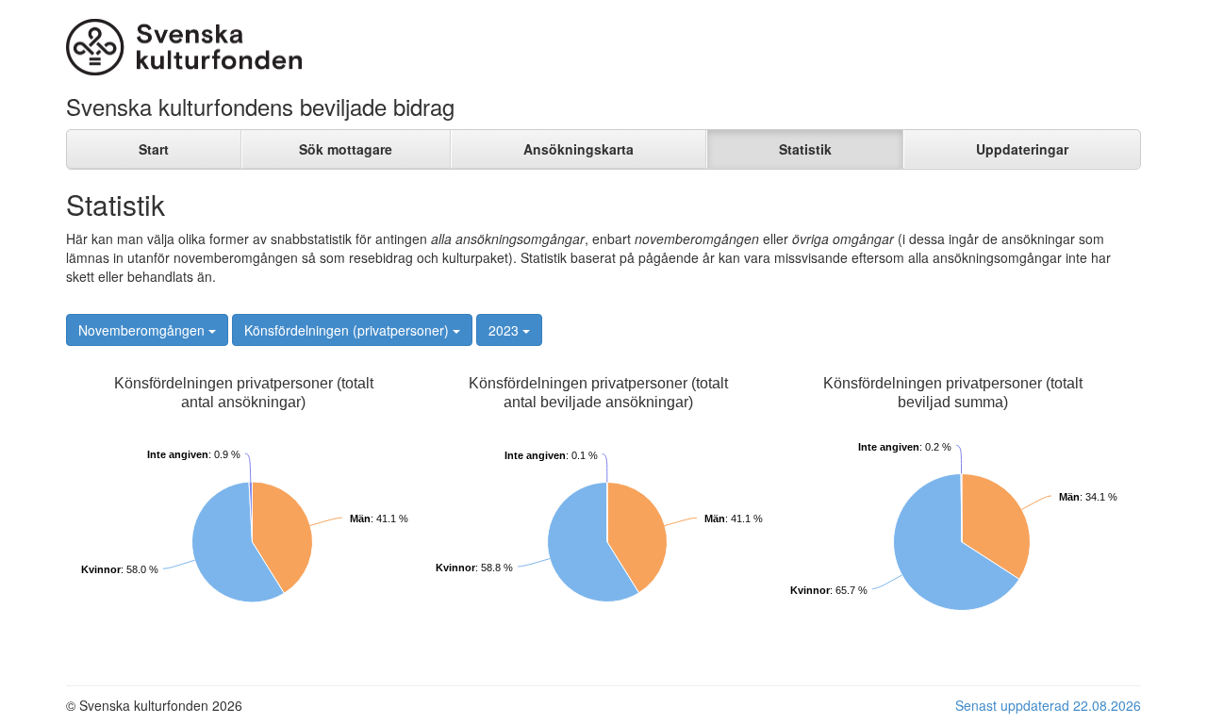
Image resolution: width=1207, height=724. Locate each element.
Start (154, 149)
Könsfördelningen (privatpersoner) (348, 330)
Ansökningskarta (578, 149)
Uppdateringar (1022, 149)
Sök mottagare (345, 149)
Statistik (805, 149)
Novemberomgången (143, 330)
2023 (505, 330)
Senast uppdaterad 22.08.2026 (1048, 705)
